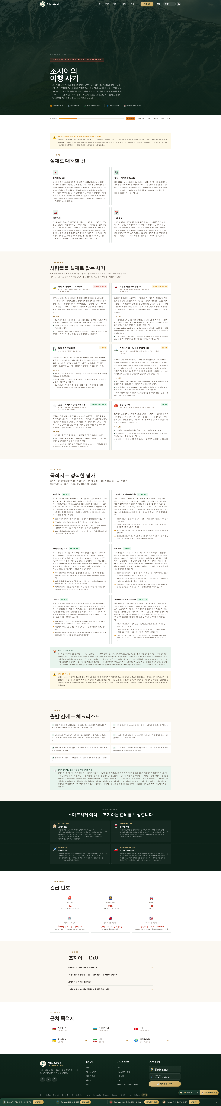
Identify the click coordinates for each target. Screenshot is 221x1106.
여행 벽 (116, 4)
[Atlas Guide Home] (42, 4)
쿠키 (119, 1080)
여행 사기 (57, 54)
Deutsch (115, 1095)
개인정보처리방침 (123, 1072)
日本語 (123, 1095)
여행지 (88, 1068)
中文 (71, 1095)
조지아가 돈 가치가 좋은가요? (110, 981)
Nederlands (80, 1095)
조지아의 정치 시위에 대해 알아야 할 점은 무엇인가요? (110, 989)
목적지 (107, 4)
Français (56, 1095)
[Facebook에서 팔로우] (54, 1079)
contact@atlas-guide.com (127, 1084)
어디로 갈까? (147, 4)
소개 (119, 1068)
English (48, 1095)
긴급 (162, 118)
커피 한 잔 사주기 (164, 1084)
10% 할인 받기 (151, 1102)
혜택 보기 (85, 1102)
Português (97, 1095)
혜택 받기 (38, 1102)
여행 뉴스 (89, 1080)
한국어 (144, 1095)
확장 (158, 4)
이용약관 (120, 1076)
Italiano (137, 1095)
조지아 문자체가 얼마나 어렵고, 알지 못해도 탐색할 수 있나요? (110, 974)
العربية (89, 1095)
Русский (106, 1095)
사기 (149, 118)
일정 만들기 (90, 1076)
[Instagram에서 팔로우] (42, 1079)
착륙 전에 (141, 118)
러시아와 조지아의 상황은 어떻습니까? (110, 967)
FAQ (168, 118)
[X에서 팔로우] (48, 1079)
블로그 (88, 1084)
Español (65, 1095)
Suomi (130, 1095)
